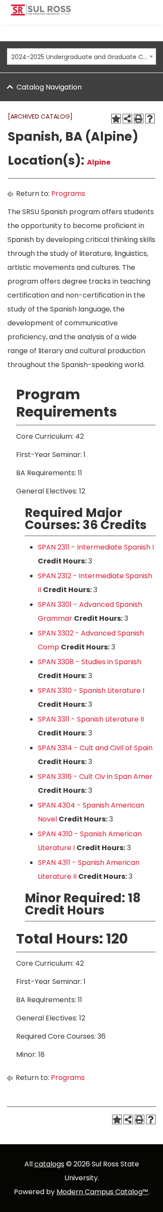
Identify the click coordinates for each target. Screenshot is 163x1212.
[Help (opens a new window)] (150, 118)
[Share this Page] (127, 118)
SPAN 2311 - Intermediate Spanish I (96, 547)
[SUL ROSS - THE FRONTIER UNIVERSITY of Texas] (40, 13)
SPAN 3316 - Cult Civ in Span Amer (95, 777)
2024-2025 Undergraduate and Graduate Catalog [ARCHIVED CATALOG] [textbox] (79, 57)
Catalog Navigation (49, 87)
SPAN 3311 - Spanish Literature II (91, 719)
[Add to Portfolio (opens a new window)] (116, 118)
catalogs (49, 1164)
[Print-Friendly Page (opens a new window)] (138, 118)
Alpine (98, 162)
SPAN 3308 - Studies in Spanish (89, 662)
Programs (68, 194)
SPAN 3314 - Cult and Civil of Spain (95, 748)
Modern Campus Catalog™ (102, 1192)
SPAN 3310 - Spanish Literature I (91, 690)
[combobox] (81, 56)
